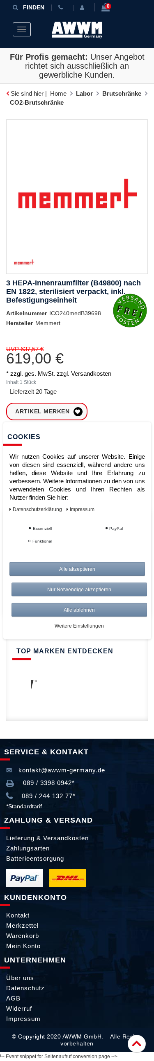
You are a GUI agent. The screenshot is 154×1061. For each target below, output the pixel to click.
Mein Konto (23, 945)
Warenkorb (22, 935)
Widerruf (19, 1008)
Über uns (20, 977)
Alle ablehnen (79, 609)
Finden (33, 7)
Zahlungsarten (28, 848)
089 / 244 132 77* (48, 795)
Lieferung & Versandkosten (47, 837)
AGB (13, 998)
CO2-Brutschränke (37, 102)
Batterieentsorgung (35, 858)
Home (58, 93)
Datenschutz (25, 988)
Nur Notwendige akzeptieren (79, 589)
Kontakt (18, 915)
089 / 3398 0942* (48, 782)
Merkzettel (22, 925)
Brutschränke (121, 93)
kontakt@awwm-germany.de (60, 770)
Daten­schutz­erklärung (38, 509)
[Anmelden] (83, 7)
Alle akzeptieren (77, 569)
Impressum (23, 1018)
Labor (84, 93)
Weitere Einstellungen (79, 625)
